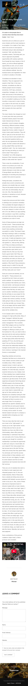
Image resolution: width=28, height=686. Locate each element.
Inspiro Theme (10, 683)
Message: (5, 608)
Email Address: (6, 632)
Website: (4, 640)
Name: (4, 625)
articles (14, 25)
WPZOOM (18, 683)
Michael (6, 25)
